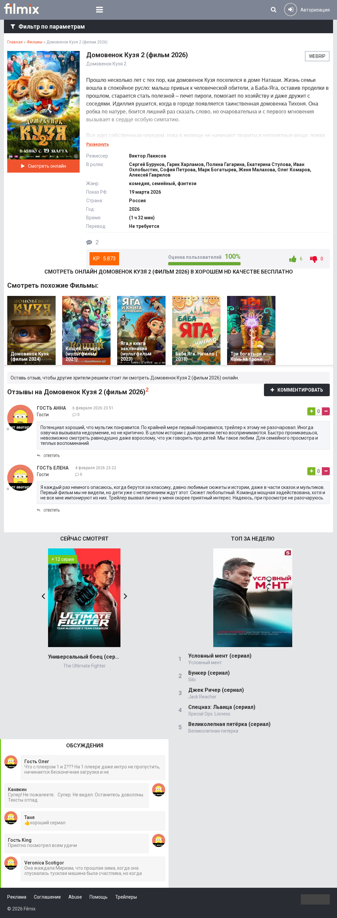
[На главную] (26, 8)
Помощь (99, 897)
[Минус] (326, 411)
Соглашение (47, 897)
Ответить (51, 456)
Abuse (75, 897)
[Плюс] (311, 411)
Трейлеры (126, 897)
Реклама (16, 897)
